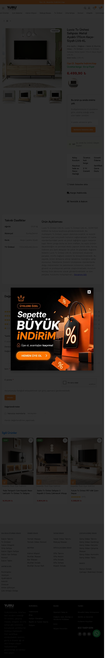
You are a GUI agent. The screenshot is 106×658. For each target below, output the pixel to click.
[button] (89, 292)
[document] (52, 329)
